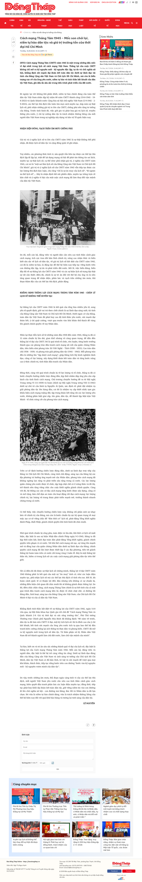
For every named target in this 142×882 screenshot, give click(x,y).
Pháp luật (81, 23)
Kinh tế (21, 23)
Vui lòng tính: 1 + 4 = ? (29, 763)
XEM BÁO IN (95, 2)
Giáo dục (70, 23)
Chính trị (11, 23)
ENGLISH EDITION (109, 2)
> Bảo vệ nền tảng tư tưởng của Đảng (47, 32)
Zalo (136, 2)
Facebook (114, 871)
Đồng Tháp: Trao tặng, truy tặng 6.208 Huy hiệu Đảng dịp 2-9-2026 (86, 842)
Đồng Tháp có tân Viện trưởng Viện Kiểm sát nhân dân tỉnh (116, 95)
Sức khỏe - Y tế (94, 23)
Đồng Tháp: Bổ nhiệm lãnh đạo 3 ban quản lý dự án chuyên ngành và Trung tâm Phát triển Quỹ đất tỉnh (115, 106)
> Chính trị (27, 32)
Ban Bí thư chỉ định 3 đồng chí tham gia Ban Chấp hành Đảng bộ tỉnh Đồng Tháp (116, 63)
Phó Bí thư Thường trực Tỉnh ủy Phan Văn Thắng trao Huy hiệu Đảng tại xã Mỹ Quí (55, 809)
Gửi (57, 769)
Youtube (129, 871)
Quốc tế (107, 23)
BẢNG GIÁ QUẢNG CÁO (78, 2)
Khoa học (117, 23)
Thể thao (60, 23)
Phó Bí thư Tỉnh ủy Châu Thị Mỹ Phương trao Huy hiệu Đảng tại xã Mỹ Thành (24, 809)
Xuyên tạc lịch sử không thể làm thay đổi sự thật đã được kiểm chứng (25, 842)
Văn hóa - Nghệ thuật (44, 23)
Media (126, 23)
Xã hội (29, 23)
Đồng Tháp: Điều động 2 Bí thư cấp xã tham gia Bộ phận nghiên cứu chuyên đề (116, 73)
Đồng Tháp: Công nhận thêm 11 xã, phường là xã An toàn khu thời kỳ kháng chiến (116, 84)
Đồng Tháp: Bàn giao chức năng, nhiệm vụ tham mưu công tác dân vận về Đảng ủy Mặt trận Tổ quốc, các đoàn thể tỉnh (115, 844)
